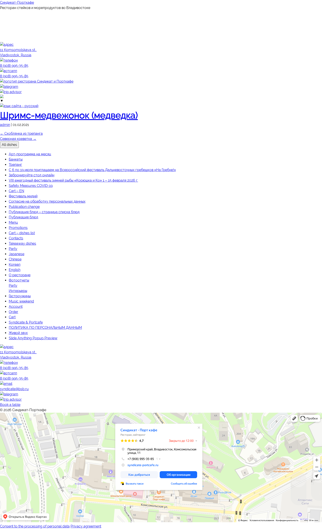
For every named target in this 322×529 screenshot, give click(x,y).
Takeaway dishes (22, 243)
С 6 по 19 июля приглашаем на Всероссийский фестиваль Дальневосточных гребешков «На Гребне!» (92, 170)
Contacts (16, 238)
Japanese (16, 254)
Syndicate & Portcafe (26, 322)
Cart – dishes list (22, 233)
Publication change (24, 207)
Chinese (15, 259)
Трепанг (15, 165)
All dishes (9, 145)
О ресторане (19, 275)
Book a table (10, 405)
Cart (12, 317)
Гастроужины (20, 296)
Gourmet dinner (15, 34)
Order (13, 312)
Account (16, 306)
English (14, 270)
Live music (9, 29)
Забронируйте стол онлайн (31, 175)
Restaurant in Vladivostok (15, 417)
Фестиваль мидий (23, 196)
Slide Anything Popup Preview (33, 338)
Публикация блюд (23, 217)
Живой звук (18, 333)
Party (13, 249)
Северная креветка (18, 139)
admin (5, 125)
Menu (5, 23)
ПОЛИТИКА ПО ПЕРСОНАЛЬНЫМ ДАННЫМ (45, 328)
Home (5, 13)
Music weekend (21, 301)
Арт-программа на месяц (30, 154)
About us (9, 18)
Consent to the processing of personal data (35, 526)
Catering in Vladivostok (14, 420)
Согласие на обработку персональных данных (47, 201)
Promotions (18, 228)
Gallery (7, 39)
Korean (14, 264)
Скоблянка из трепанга (21, 133)
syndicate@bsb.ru (14, 389)
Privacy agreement (86, 526)
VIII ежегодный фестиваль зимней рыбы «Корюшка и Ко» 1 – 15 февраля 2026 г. (73, 180)
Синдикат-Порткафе (17, 2)
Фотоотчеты (19, 280)
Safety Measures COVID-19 (31, 186)
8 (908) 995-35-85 (14, 368)
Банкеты (16, 159)
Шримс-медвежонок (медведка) (69, 115)
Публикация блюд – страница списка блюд (44, 212)
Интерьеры (18, 291)
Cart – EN (16, 191)
